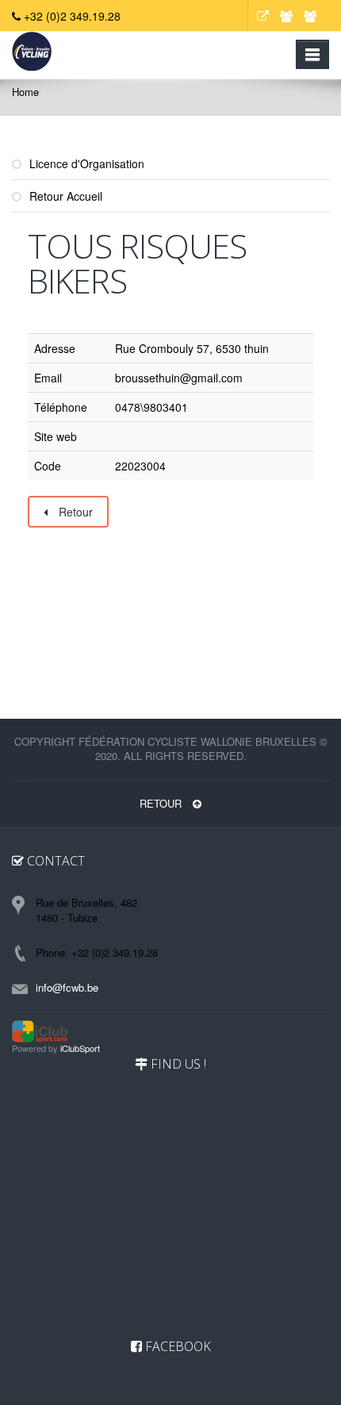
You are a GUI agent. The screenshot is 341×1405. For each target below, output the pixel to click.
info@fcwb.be (67, 987)
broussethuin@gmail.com (179, 378)
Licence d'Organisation (85, 163)
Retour (74, 512)
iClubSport (80, 1048)
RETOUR (162, 803)
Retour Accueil (64, 196)
